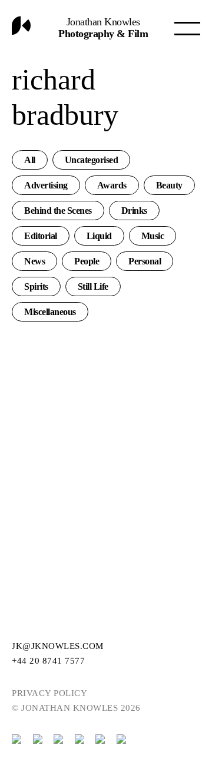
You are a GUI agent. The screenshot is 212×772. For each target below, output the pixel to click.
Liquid (99, 236)
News (34, 261)
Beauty (169, 185)
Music (152, 236)
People (86, 261)
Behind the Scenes (58, 211)
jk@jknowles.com (58, 646)
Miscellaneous (50, 312)
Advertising (46, 185)
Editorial (40, 236)
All (29, 160)
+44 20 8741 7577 (48, 660)
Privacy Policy (49, 693)
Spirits (36, 286)
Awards (112, 185)
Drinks (134, 211)
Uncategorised (91, 160)
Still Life (93, 286)
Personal (144, 261)
